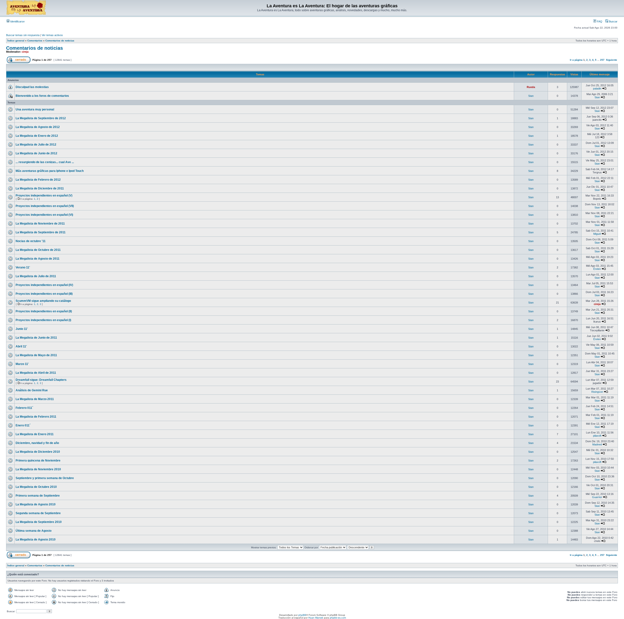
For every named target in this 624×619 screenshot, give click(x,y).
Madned (597, 444)
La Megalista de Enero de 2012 (37, 136)
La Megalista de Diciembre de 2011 (40, 188)
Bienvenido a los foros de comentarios (42, 96)
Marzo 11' (22, 364)
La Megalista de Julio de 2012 (36, 144)
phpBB (302, 615)
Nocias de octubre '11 (31, 241)
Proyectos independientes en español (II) (44, 311)
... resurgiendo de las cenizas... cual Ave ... (45, 162)
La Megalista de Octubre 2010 (36, 487)
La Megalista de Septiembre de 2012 (41, 118)
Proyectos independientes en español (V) (44, 195)
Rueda (531, 87)
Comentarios (34, 40)
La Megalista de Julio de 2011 (36, 276)
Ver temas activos (52, 35)
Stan (531, 95)
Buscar (612, 21)
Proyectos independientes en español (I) (43, 320)
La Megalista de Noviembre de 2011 (40, 223)
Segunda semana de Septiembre (38, 513)
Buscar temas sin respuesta (22, 35)
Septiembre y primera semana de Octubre (45, 478)
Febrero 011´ (24, 408)
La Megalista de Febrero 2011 (36, 416)
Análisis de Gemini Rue (32, 390)
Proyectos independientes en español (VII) (45, 206)
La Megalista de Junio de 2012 (36, 153)
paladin (597, 88)
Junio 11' (22, 329)
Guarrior (597, 497)
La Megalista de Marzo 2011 (35, 399)
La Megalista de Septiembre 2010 (39, 522)
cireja (25, 51)
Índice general (15, 40)
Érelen (597, 268)
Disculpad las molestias (32, 87)
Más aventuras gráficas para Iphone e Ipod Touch (50, 171)
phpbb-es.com (338, 617)
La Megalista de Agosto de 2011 (37, 258)
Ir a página (576, 60)
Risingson (597, 391)
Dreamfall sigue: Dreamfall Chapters (41, 380)
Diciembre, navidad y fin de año (37, 443)
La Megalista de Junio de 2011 (36, 337)
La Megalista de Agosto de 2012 (38, 127)
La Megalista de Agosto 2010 (36, 504)
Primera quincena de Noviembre (38, 460)
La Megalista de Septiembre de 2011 (41, 232)
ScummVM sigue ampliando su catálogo (43, 301)
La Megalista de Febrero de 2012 (38, 179)
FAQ (599, 21)
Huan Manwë (315, 617)
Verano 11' (23, 267)
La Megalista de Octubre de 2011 (38, 250)
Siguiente (611, 60)
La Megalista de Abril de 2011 (36, 372)
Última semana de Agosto (33, 530)
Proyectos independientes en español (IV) (44, 285)
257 (602, 60)
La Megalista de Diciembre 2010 (38, 451)
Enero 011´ (23, 425)
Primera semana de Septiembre (38, 495)
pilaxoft (597, 435)
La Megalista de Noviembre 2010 (38, 469)
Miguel (597, 233)
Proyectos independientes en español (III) (44, 293)
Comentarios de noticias (59, 40)
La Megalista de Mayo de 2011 (36, 355)
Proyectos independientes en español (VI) (44, 214)
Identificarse (17, 21)
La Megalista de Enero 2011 (35, 434)
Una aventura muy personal (35, 109)
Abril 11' (21, 346)
